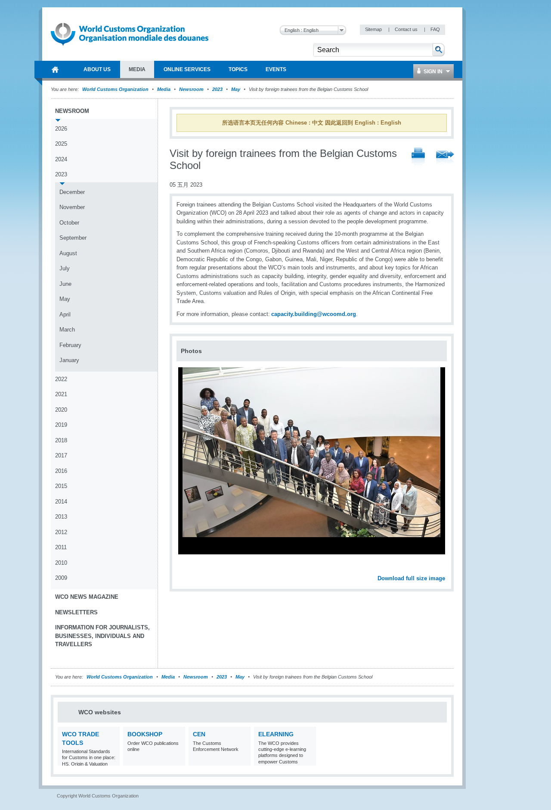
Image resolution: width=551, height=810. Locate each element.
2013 (61, 516)
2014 (61, 501)
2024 (61, 159)
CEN (199, 734)
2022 (61, 379)
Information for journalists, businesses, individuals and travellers (102, 635)
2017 (61, 455)
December (72, 192)
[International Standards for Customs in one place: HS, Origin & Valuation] (112, 760)
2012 (61, 532)
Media (163, 89)
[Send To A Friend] (445, 158)
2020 (61, 410)
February (70, 345)
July (64, 268)
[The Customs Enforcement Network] (243, 760)
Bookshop (144, 734)
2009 (61, 578)
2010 (61, 563)
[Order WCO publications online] (177, 760)
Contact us (407, 29)
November (72, 207)
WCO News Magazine (86, 597)
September (73, 238)
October (69, 222)
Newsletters (76, 612)
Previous (185, 568)
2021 (61, 394)
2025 (61, 144)
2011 (61, 547)
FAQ (435, 29)
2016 (61, 471)
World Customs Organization (116, 89)
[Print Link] (418, 158)
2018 (61, 440)
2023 (217, 89)
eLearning (276, 734)
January (69, 360)
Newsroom (191, 89)
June (65, 284)
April (65, 314)
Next (443, 568)
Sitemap (374, 29)
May (235, 89)
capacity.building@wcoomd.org (313, 314)
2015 (61, 486)
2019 (61, 425)
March (67, 329)
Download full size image (411, 578)
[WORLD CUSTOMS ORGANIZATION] (55, 69)
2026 (61, 128)
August (68, 253)
